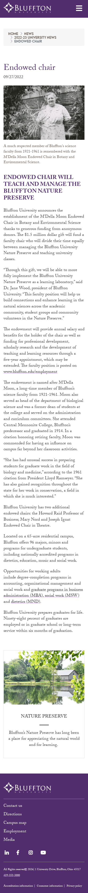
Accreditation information (18, 886)
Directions (13, 814)
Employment (15, 831)
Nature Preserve (44, 717)
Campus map (15, 823)
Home (13, 34)
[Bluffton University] (27, 7)
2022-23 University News (35, 38)
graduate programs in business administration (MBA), (43, 593)
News (29, 34)
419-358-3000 (12, 875)
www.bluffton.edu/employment (30, 372)
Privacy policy (74, 886)
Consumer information (50, 886)
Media (10, 840)
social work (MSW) (62, 596)
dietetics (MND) (25, 602)
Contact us (13, 806)
